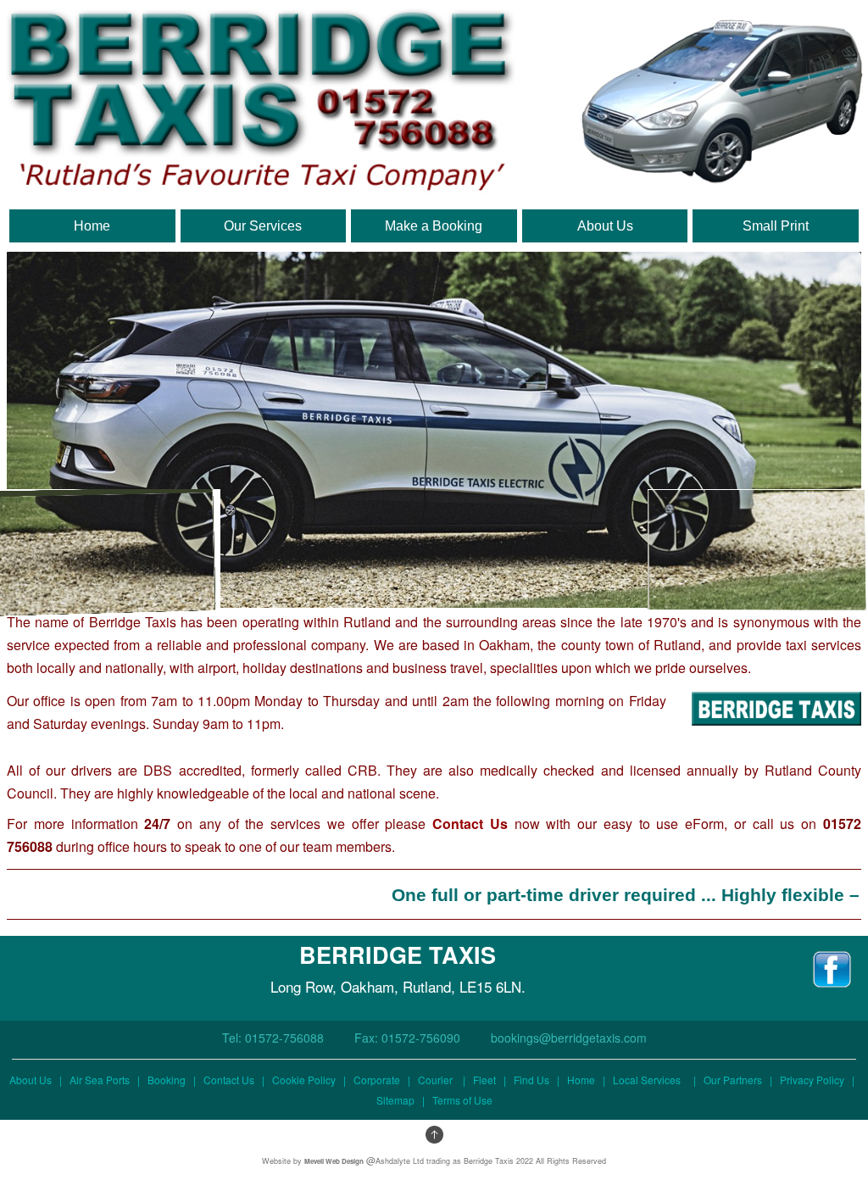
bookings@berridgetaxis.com (569, 1037)
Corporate (376, 1079)
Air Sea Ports (100, 1079)
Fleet (484, 1079)
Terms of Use (462, 1100)
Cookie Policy (304, 1079)
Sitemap (395, 1100)
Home (581, 1079)
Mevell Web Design (334, 1161)
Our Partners (733, 1079)
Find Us (531, 1079)
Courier (435, 1079)
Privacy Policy (812, 1079)
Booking (166, 1079)
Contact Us (470, 823)
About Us (30, 1079)
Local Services (650, 1079)
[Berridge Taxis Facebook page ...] (832, 962)
